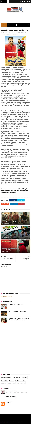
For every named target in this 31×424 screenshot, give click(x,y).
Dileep (23, 380)
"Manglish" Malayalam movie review (11, 250)
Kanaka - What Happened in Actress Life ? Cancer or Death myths (19, 319)
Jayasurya (17, 380)
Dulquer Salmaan (21, 383)
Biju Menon (4, 227)
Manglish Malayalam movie (7, 34)
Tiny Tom (16, 34)
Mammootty (23, 32)
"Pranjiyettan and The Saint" (16, 304)
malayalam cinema (15, 32)
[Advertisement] (12, 347)
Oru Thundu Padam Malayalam (17, 311)
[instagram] (20, 1)
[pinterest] (27, 1)
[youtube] (29, 1)
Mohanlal (24, 377)
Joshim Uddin (9, 402)
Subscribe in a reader (6, 296)
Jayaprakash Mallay (11, 391)
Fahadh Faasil (5, 213)
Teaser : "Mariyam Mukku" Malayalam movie (14, 222)
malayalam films (16, 377)
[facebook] (22, 1)
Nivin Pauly (3, 383)
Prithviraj (11, 380)
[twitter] (25, 1)
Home (3, 25)
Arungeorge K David (10, 396)
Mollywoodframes (5, 422)
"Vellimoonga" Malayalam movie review (12, 236)
